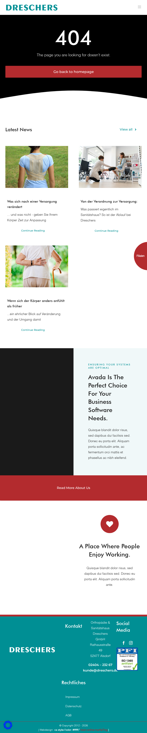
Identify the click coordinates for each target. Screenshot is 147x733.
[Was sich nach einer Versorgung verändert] (36, 166)
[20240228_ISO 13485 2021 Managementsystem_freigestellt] (127, 649)
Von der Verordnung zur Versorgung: (109, 201)
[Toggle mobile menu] (140, 7)
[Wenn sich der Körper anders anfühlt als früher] (36, 266)
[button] (8, 725)
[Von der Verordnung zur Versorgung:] (110, 166)
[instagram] (131, 643)
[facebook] (123, 643)
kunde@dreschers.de (100, 670)
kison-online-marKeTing (94, 730)
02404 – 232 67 (100, 665)
